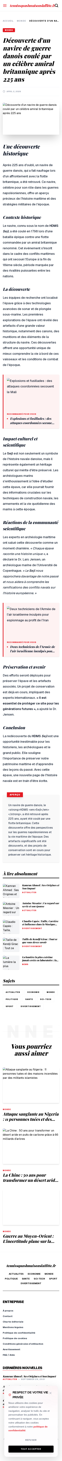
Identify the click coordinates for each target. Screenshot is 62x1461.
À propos (8, 1310)
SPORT (9, 1006)
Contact (7, 1316)
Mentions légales (13, 1327)
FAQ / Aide (9, 1354)
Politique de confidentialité (19, 1332)
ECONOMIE (33, 992)
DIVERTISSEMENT (31, 1006)
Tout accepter (31, 1449)
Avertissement (11, 1349)
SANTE (29, 999)
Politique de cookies (15, 1338)
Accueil (8, 21)
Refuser (31, 1440)
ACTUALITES (13, 992)
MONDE (21, 21)
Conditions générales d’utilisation (23, 1343)
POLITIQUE (12, 999)
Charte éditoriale (13, 1321)
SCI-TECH (45, 999)
